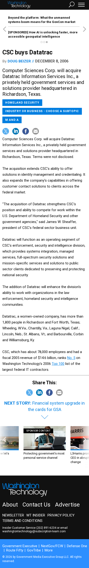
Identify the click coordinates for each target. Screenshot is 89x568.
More (49, 550)
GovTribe (34, 550)
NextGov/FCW (52, 546)
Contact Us (36, 504)
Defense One (77, 546)
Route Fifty (14, 550)
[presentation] (4, 447)
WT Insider (35, 515)
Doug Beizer (19, 61)
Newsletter (13, 515)
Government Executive (19, 546)
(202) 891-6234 (46, 527)
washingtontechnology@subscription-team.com (34, 531)
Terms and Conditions (22, 521)
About (10, 504)
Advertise (67, 504)
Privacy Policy (61, 515)
